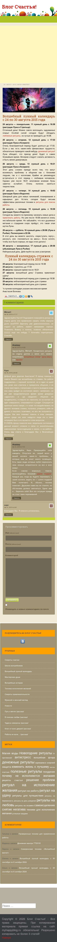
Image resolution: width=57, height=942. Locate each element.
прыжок (19, 359)
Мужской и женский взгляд (16, 700)
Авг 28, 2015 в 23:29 (10, 373)
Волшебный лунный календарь (18, 671)
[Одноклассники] (26, 296)
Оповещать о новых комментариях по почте (27, 609)
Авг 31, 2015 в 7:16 (18, 447)
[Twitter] (23, 296)
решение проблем (40, 780)
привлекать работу (11, 217)
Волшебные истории (14, 682)
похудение (49, 771)
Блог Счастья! (19, 6)
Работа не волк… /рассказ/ (16, 734)
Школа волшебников (14, 665)
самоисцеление (44, 805)
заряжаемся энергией (45, 762)
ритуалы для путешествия (27, 795)
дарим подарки (44, 473)
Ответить (9, 339)
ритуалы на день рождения (25, 800)
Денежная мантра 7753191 (29, 843)
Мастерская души (12, 677)
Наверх (6, 937)
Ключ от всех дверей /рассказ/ (18, 728)
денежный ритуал (46, 151)
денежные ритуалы (18, 762)
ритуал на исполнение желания (28, 787)
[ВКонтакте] (20, 296)
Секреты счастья (12, 659)
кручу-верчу (47, 356)
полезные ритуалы (26, 771)
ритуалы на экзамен (24, 805)
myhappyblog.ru (11, 930)
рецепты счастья (12, 780)
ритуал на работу (28, 790)
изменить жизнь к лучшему (30, 766)
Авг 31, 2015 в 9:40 (10, 507)
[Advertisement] (28, 65)
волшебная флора (44, 757)
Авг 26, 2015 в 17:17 (10, 314)
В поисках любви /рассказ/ (16, 717)
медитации (5, 772)
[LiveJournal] (31, 296)
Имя (12, 532)
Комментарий (11, 555)
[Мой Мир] (29, 296)
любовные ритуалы (12, 135)
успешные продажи (20, 813)
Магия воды (10, 753)
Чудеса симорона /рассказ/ (16, 722)
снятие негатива (14, 809)
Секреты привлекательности (17, 694)
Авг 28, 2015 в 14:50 (18, 347)
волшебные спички (32, 356)
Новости (8, 705)
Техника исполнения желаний (18, 688)
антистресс (23, 757)
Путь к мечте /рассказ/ (14, 711)
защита (6, 766)
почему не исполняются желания (28, 775)
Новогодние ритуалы (35, 752)
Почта (13, 544)
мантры (52, 767)
